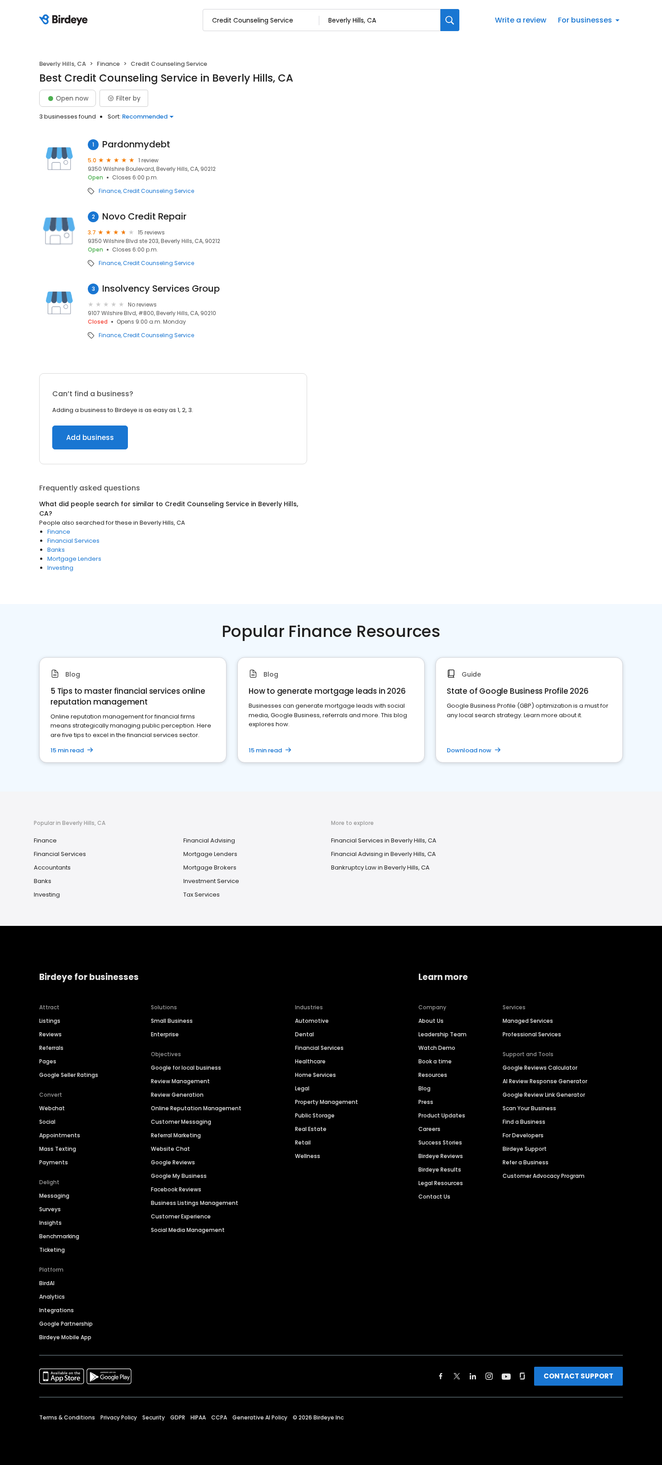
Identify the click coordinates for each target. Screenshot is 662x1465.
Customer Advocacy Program (544, 1176)
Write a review (520, 20)
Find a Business (524, 1122)
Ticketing (52, 1250)
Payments (53, 1162)
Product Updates (441, 1115)
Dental (304, 1034)
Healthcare (310, 1061)
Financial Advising (209, 840)
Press (425, 1102)
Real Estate (310, 1129)
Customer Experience (181, 1216)
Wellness (307, 1156)
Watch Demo (436, 1048)
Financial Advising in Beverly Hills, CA (383, 854)
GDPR (177, 1417)
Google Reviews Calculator (540, 1067)
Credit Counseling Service (158, 191)
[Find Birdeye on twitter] (456, 1376)
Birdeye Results (439, 1169)
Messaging (54, 1195)
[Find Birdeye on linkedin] (472, 1376)
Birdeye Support (525, 1149)
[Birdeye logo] (65, 20)
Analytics (52, 1296)
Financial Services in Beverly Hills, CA (383, 840)
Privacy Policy (118, 1417)
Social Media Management (188, 1230)
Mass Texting (57, 1149)
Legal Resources (440, 1183)
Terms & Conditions (67, 1417)
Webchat (52, 1108)
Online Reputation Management (196, 1108)
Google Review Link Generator (544, 1095)
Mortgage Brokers (209, 867)
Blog (424, 1088)
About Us (431, 1021)
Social (47, 1122)
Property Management (326, 1102)
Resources (432, 1075)
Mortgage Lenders (74, 558)
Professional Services (532, 1034)
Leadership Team (442, 1034)
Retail (303, 1142)
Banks (56, 549)
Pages (47, 1061)
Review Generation (177, 1095)
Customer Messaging (181, 1122)
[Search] (449, 20)
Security (153, 1417)
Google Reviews (173, 1162)
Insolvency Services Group (161, 288)
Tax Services (201, 894)
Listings (49, 1021)
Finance (108, 64)
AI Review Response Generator (545, 1081)
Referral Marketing (176, 1135)
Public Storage (315, 1115)
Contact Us (434, 1196)
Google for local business (186, 1067)
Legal (302, 1088)
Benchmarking (59, 1236)
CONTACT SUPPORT (578, 1376)
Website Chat (170, 1149)
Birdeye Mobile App (65, 1337)
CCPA (219, 1417)
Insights (50, 1223)
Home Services (315, 1075)
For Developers (523, 1135)
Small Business (172, 1021)
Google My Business (179, 1176)
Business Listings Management (194, 1203)
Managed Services (528, 1021)
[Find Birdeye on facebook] (440, 1376)
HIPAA (198, 1417)
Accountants (52, 867)
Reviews (50, 1034)
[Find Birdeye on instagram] (489, 1376)
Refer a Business (526, 1162)
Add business (90, 437)
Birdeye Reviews (440, 1156)
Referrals (51, 1048)
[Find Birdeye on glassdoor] (522, 1376)
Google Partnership (66, 1324)
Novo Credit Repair (144, 216)
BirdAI (46, 1283)
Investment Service (211, 881)
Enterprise (165, 1034)
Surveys (50, 1209)
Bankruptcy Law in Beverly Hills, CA (380, 867)
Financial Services (73, 540)
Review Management (180, 1081)
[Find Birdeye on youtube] (506, 1376)
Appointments (59, 1135)
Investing (60, 567)
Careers (429, 1129)
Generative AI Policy (259, 1417)
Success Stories (440, 1142)
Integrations (56, 1310)
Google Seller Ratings (68, 1075)
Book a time (435, 1061)
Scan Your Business (529, 1108)
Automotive (312, 1021)
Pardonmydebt (136, 144)
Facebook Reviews (176, 1189)
